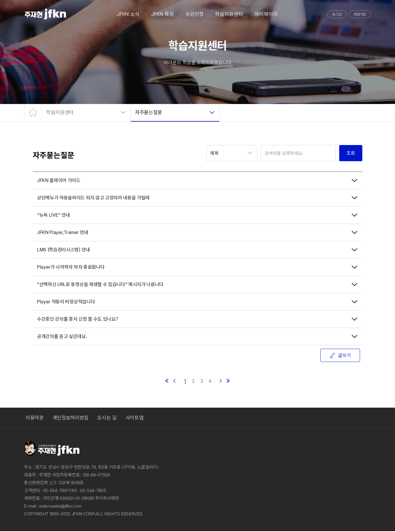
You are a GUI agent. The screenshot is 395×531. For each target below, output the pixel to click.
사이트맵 (134, 418)
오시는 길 (107, 418)
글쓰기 (344, 355)
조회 (350, 153)
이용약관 (34, 418)
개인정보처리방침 (70, 418)
